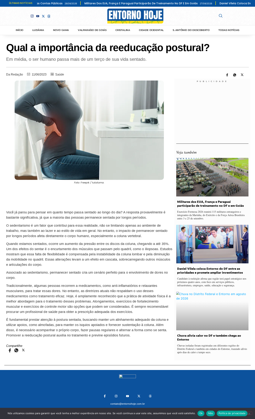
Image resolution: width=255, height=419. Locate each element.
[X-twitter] (138, 396)
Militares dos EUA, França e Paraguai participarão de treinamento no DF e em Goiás (118, 3)
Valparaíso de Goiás (92, 30)
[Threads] (150, 396)
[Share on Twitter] (241, 74)
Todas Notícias (228, 30)
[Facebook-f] (105, 396)
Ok (201, 413)
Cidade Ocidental (151, 30)
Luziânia (38, 30)
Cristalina (122, 30)
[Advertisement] (89, 196)
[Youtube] (38, 16)
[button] (221, 16)
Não (210, 413)
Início (19, 30)
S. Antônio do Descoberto (191, 30)
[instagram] (32, 16)
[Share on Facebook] (226, 74)
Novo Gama (61, 30)
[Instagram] (116, 396)
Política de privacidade (232, 413)
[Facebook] (26, 16)
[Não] (249, 413)
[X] (43, 16)
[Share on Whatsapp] (233, 74)
